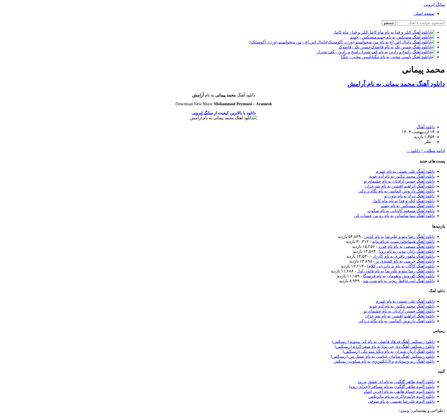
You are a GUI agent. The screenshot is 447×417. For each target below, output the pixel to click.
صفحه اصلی (424, 13)
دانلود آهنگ (425, 127)
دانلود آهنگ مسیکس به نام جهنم (408, 206)
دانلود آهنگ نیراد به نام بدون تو (409, 196)
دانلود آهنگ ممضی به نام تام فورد (406, 246)
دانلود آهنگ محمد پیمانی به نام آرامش (396, 83)
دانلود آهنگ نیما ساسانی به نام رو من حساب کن (394, 215)
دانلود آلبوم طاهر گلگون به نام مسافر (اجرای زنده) (392, 386)
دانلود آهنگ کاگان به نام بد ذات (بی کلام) (401, 266)
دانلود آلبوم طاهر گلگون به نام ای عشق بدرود (396, 381)
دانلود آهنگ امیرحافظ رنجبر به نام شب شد (399, 281)
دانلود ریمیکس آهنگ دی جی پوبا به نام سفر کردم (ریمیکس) (385, 346)
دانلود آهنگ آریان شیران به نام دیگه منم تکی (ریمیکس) (389, 351)
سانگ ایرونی (202, 113)
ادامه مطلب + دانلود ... (426, 150)
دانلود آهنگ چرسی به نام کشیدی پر (405, 261)
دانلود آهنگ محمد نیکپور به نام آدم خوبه (402, 176)
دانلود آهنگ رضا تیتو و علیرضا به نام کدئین (399, 236)
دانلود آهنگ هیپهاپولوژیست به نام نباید (403, 241)
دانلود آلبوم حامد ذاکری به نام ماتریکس (401, 396)
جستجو (389, 23)
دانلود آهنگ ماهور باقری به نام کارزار (404, 256)
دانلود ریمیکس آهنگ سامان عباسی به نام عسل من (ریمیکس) (383, 356)
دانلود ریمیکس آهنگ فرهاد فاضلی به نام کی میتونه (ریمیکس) (383, 341)
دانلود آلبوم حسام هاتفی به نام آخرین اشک (399, 391)
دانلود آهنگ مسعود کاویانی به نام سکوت (401, 211)
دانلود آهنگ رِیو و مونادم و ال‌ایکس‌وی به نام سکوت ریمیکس (384, 361)
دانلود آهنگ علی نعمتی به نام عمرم (405, 171)
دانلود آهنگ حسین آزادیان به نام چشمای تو (399, 181)
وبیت (404, 410)
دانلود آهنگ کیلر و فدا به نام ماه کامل (403, 201)
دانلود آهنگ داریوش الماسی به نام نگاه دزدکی (396, 191)
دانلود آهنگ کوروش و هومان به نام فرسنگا (399, 276)
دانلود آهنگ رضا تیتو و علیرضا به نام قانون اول (396, 271)
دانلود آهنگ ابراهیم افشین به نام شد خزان (400, 186)
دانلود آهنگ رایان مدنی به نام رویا (407, 251)
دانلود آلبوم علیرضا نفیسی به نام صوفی (401, 401)
